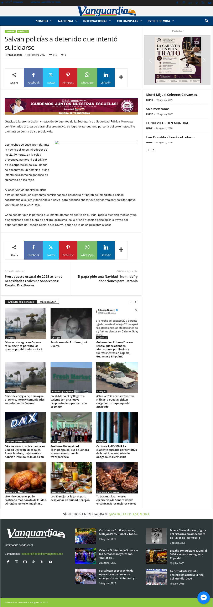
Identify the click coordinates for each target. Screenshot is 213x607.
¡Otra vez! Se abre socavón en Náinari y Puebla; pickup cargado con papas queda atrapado (115, 401)
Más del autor (48, 301)
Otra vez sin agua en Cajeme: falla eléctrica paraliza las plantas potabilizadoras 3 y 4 (23, 345)
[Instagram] (183, 3)
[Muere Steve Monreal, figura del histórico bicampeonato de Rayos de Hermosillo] (156, 536)
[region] (71, 106)
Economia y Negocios (62, 391)
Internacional (95, 21)
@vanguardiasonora (129, 514)
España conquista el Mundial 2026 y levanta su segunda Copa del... (188, 554)
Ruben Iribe (15, 54)
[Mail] (190, 3)
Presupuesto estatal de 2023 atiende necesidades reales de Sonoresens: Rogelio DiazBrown (33, 280)
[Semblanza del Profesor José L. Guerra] (71, 323)
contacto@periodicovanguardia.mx (42, 553)
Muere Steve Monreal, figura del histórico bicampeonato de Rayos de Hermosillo (188, 534)
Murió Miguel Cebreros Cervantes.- (172, 94)
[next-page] (136, 302)
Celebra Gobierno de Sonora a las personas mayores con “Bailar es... (118, 554)
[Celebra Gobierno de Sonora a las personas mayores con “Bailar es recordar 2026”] (85, 556)
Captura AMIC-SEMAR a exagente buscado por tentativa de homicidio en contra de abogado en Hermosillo (116, 451)
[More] (121, 77)
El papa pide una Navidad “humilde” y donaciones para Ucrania (108, 278)
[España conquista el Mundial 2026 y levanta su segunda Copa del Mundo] (156, 556)
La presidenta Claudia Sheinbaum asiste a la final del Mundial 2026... (187, 574)
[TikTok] (196, 3)
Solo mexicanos (157, 109)
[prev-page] (131, 302)
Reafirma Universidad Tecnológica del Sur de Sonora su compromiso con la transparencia (70, 451)
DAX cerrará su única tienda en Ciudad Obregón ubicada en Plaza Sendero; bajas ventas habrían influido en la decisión (25, 451)
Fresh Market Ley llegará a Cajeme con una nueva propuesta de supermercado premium (69, 401)
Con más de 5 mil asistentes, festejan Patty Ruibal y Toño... (118, 532)
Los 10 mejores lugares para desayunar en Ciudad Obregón (70, 498)
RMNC (149, 99)
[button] (206, 21)
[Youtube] (209, 3)
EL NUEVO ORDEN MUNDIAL (167, 123)
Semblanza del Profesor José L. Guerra (70, 344)
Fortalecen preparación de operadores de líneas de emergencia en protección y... (118, 574)
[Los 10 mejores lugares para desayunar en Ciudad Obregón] (71, 477)
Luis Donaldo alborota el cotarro (170, 137)
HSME (149, 128)
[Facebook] (177, 3)
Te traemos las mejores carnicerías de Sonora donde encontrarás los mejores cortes (116, 500)
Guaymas (102, 337)
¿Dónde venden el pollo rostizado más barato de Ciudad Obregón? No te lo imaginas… (25, 500)
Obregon (22, 31)
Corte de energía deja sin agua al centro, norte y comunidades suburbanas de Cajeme (25, 399)
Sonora (42, 21)
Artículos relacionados (21, 301)
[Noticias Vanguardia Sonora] (106, 11)
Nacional (66, 21)
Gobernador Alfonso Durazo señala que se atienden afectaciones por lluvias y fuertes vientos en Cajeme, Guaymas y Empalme (114, 349)
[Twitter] (203, 3)
